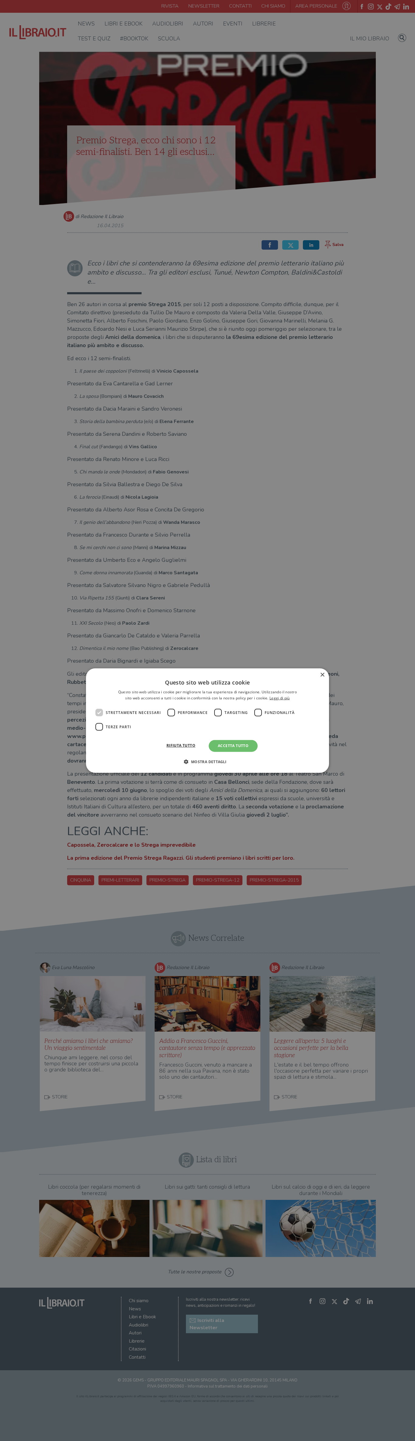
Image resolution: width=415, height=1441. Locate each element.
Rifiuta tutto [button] (180, 745)
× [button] (322, 674)
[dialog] (207, 720)
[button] (207, 761)
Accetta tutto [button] (233, 745)
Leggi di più (279, 698)
